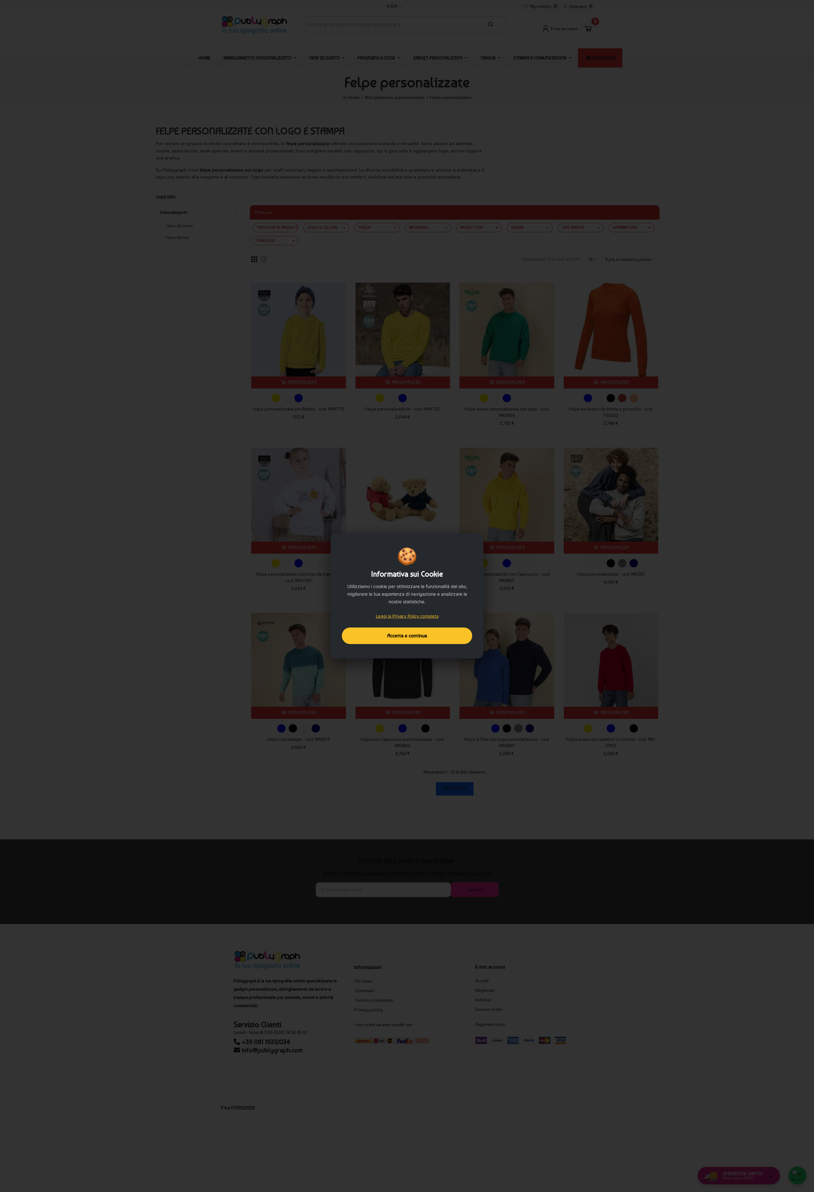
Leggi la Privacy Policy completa (407, 616)
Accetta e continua (407, 636)
